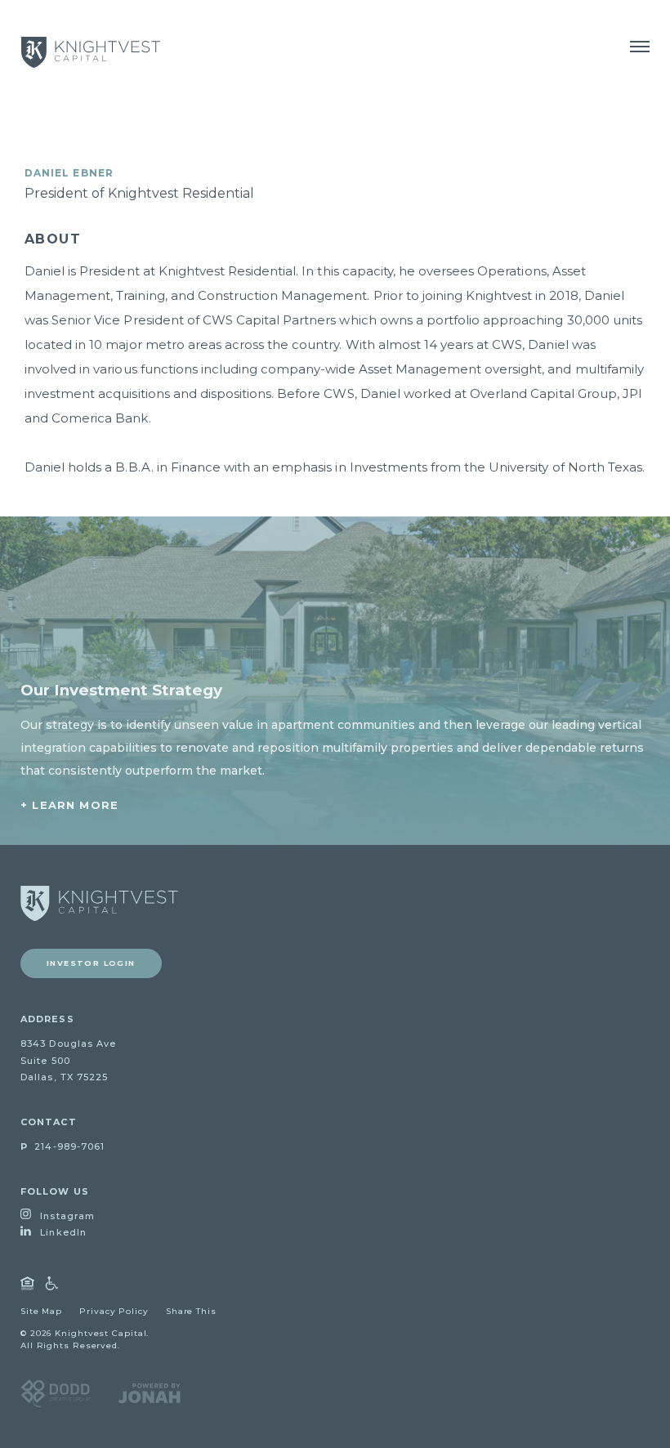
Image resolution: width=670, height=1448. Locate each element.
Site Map (41, 1311)
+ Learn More (69, 804)
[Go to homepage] (99, 903)
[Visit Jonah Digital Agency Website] (149, 1392)
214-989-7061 (62, 1146)
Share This (191, 1311)
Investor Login (91, 963)
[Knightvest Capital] (90, 52)
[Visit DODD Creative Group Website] (55, 1392)
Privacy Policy (114, 1311)
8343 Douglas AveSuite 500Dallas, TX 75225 (68, 1061)
